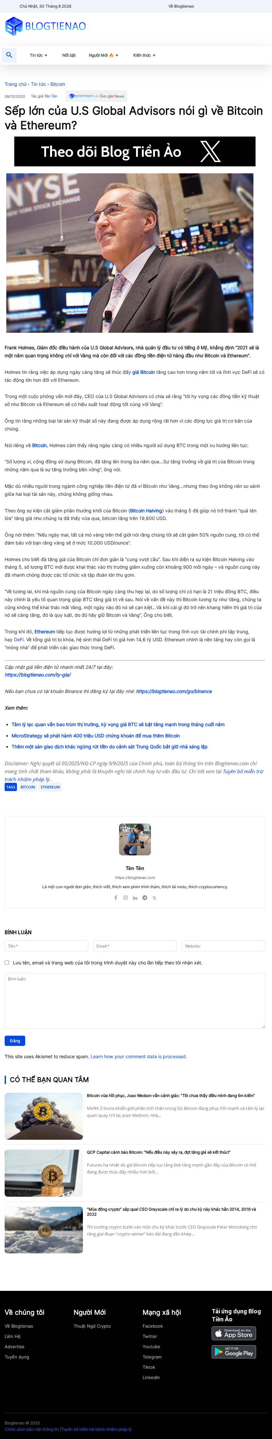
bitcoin (28, 786)
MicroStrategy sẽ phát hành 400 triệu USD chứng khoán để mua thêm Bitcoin (96, 735)
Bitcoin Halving (146, 510)
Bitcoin (57, 84)
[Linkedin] (135, 896)
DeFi (19, 639)
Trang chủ (16, 84)
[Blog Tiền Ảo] (45, 26)
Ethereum (44, 631)
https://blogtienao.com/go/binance (174, 691)
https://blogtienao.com (135, 877)
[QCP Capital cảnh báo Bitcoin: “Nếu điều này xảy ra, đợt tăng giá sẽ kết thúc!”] (44, 1173)
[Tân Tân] (135, 839)
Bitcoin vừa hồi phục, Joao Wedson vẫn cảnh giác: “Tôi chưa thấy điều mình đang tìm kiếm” (171, 1095)
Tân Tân (50, 96)
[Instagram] (125, 896)
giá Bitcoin (143, 372)
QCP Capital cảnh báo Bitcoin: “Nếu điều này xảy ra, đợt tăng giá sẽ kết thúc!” (159, 1152)
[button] (9, 55)
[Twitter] (68, 799)
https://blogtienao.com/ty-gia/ (37, 674)
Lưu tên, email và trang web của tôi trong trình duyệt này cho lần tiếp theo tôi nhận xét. (107, 962)
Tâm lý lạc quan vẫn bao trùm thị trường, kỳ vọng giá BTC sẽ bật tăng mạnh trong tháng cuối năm (118, 724)
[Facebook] (53, 799)
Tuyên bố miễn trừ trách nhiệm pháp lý (96, 1429)
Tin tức (38, 84)
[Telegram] (83, 799)
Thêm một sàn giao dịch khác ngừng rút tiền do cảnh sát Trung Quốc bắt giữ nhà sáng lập (110, 746)
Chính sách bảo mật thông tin (32, 1429)
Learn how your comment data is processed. (139, 1056)
